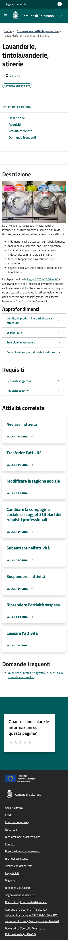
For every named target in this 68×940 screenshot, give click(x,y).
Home (8, 31)
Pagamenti (11, 880)
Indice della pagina (17, 107)
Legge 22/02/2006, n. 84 (42, 279)
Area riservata (14, 807)
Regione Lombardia (15, 4)
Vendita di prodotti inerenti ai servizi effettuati (30, 320)
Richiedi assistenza (16, 858)
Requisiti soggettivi (19, 381)
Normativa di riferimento (17, 85)
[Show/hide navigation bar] (5, 15)
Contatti (10, 844)
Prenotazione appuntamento (22, 851)
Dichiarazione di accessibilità (22, 837)
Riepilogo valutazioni (18, 887)
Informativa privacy (17, 822)
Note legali (11, 829)
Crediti (9, 815)
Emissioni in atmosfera (21, 342)
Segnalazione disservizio (20, 895)
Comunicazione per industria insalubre (31, 352)
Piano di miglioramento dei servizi (26, 902)
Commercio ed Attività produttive (38, 31)
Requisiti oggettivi (18, 390)
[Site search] (60, 16)
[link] (21, 436)
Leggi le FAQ (12, 873)
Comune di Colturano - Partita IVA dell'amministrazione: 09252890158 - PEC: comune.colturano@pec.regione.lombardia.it (32, 915)
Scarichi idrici (15, 332)
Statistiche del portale (18, 866)
